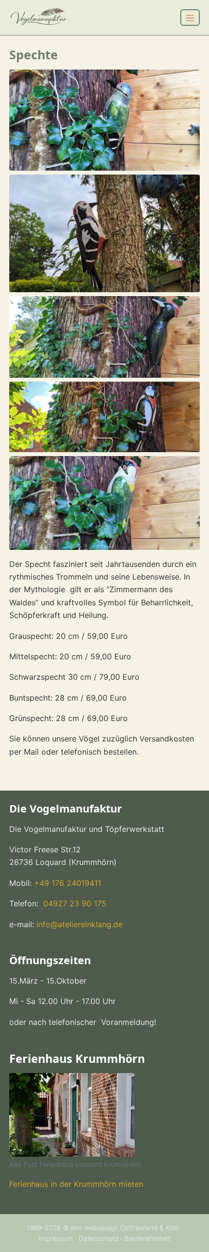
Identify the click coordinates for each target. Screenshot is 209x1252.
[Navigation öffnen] (190, 17)
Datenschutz (99, 1238)
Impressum (55, 1238)
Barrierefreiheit (147, 1238)
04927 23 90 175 (73, 903)
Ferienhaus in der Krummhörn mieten (76, 1184)
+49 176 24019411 (67, 883)
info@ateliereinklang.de (79, 924)
